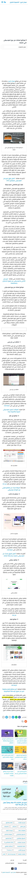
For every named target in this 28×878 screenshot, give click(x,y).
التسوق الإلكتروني (21, 838)
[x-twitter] (12, 869)
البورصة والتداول (8, 834)
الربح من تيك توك (12, 854)
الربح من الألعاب (21, 850)
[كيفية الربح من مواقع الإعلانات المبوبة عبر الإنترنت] (7, 766)
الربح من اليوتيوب (21, 842)
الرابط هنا (7, 405)
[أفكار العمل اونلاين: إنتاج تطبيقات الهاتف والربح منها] (7, 749)
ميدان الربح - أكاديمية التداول (18, 2)
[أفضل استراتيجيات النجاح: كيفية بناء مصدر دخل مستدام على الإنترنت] (21, 733)
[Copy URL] (22, 721)
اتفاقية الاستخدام (9, 863)
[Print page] (3, 717)
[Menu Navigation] (2, 2)
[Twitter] (13, 717)
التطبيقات (6, 826)
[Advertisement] (14, 21)
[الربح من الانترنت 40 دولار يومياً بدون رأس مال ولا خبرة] (14, 793)
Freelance (9, 850)
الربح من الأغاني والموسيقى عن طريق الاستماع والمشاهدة (14, 281)
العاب (4, 854)
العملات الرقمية (21, 854)
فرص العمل (22, 826)
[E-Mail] (9, 717)
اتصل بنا (25, 860)
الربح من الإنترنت (21, 822)
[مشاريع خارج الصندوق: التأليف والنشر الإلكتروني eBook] (21, 749)
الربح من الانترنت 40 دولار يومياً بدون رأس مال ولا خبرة (15, 803)
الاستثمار (14, 826)
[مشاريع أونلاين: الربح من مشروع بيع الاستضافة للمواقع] (7, 733)
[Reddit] (25, 721)
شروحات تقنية (9, 830)
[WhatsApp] (16, 717)
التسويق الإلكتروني (20, 834)
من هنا (14, 615)
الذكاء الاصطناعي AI (8, 842)
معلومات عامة (22, 830)
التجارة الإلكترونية (21, 846)
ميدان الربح (12, 81)
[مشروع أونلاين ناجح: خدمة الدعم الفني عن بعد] (21, 766)
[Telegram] (6, 717)
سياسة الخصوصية (22, 863)
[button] (5, 2)
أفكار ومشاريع (9, 822)
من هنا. (4, 484)
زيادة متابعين (8, 838)
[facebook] (15, 869)
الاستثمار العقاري (9, 846)
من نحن (12, 860)
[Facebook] (19, 717)
